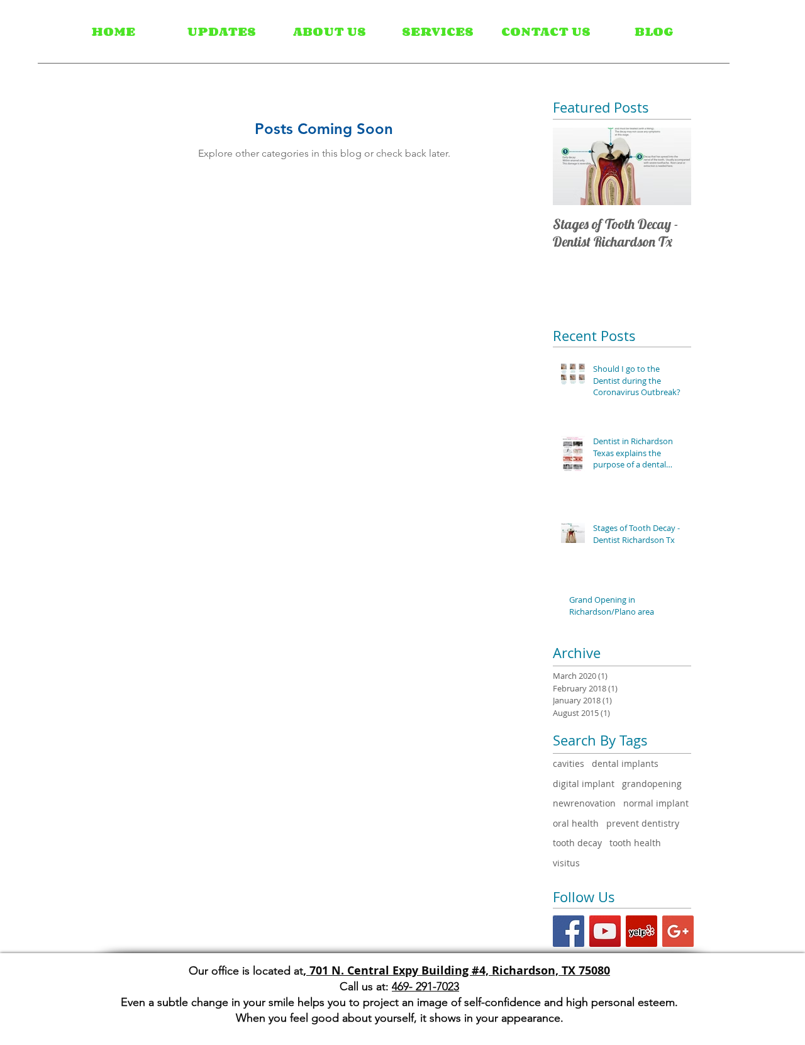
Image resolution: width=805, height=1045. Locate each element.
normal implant (656, 803)
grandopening (652, 784)
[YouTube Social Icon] (605, 931)
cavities (568, 763)
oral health (576, 823)
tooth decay (577, 843)
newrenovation (584, 803)
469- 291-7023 (425, 986)
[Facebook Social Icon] (568, 931)
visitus (566, 863)
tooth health (635, 843)
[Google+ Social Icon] (678, 931)
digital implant (583, 784)
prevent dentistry (642, 823)
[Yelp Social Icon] (641, 931)
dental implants (625, 763)
